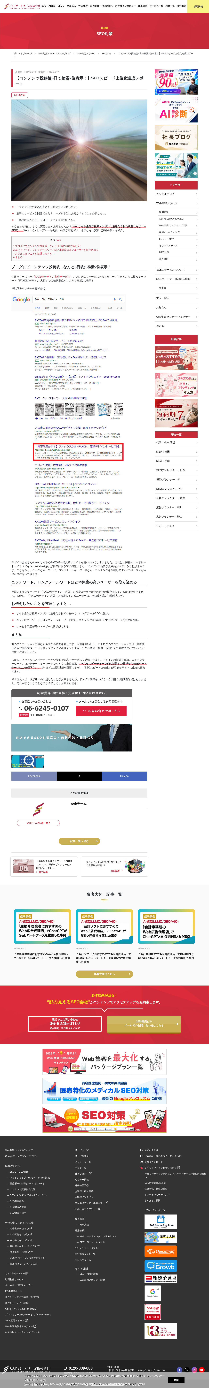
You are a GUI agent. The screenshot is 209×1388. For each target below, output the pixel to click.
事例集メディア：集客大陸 (90, 1203)
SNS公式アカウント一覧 (87, 1209)
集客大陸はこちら (104, 974)
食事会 (162, 287)
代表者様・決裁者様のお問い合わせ (163, 1156)
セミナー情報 (82, 1179)
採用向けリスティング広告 (23, 1263)
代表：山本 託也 (165, 442)
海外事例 (163, 259)
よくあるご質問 (153, 1200)
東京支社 (84, 1224)
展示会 (160, 326)
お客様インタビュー (125, 6)
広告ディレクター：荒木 (170, 498)
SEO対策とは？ (18, 1213)
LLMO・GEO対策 (19, 1171)
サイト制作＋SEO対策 (16, 1273)
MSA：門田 (163, 461)
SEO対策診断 (17, 1201)
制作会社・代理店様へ (101, 6)
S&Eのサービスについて (170, 269)
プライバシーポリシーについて (107, 1384)
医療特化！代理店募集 (156, 1188)
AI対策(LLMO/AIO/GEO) (171, 218)
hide (58, 240)
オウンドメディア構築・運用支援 (22, 1297)
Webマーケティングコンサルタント (98, 1236)
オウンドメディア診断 (16, 1303)
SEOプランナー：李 (168, 479)
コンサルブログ (165, 194)
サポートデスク (165, 526)
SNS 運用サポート (15, 1320)
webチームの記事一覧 (37, 823)
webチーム (79, 803)
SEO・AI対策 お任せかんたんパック (28, 1195)
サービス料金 (82, 1156)
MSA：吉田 (163, 451)
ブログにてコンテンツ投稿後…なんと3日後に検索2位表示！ (47, 246)
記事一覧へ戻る (79, 841)
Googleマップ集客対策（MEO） (22, 1308)
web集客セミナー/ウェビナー (173, 316)
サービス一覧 (156, 6)
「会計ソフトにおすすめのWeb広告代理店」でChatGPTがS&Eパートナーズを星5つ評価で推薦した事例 (103, 958)
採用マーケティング (169, 232)
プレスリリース (83, 1260)
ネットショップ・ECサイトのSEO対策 (30, 1177)
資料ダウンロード (154, 1162)
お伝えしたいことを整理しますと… (33, 253)
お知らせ (161, 307)
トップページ (25, 53)
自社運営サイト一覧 (85, 1254)
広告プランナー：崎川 (169, 507)
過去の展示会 (82, 1185)
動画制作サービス (14, 1279)
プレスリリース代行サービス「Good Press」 (28, 1314)
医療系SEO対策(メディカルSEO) (27, 1183)
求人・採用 (162, 298)
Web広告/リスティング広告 (173, 225)
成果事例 (142, 6)
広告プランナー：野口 (169, 516)
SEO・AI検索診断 (89, 1274)
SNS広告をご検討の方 (21, 1234)
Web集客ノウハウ (86, 53)
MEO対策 (164, 252)
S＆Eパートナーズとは (86, 1248)
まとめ (18, 257)
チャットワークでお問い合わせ (161, 1168)
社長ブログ (82, 1173)
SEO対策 (106, 53)
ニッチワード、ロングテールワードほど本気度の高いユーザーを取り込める (55, 249)
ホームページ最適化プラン (19, 1285)
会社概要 (181, 6)
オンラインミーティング (157, 1194)
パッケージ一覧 (83, 1162)
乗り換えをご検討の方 (21, 1240)
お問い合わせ (151, 1150)
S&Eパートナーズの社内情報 (173, 279)
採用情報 (198, 6)
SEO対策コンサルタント (92, 1242)
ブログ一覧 (80, 1168)
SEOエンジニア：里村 (169, 488)
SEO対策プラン (13, 1166)
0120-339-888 (81, 1368)
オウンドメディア (168, 245)
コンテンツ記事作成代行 (22, 1189)
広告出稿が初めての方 (21, 1228)
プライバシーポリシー (156, 1210)
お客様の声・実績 (84, 1191)
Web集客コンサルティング (19, 1150)
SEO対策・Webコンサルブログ (54, 53)
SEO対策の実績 (18, 1207)
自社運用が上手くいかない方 (25, 1246)
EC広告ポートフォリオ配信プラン (27, 1258)
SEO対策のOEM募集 (155, 1183)
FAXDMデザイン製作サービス (52, 276)
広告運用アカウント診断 (92, 1279)
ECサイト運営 (166, 239)
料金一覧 (170, 6)
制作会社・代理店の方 (21, 1252)
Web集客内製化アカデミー (19, 1326)
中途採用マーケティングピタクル (22, 1332)
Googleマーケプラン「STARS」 (21, 1156)
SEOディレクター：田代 (170, 470)
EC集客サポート (13, 1291)
